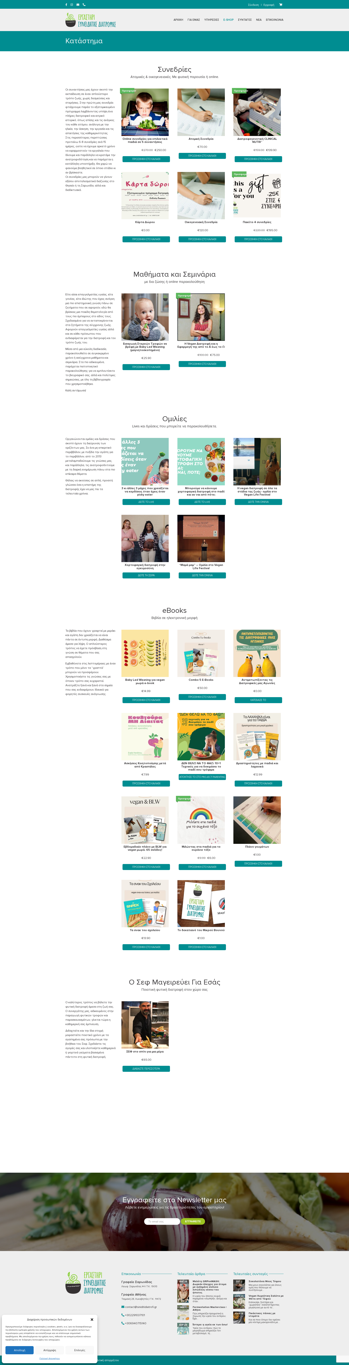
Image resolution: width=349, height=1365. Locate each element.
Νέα (259, 19)
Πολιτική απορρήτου (106, 1360)
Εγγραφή (269, 5)
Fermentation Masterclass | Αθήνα (209, 1308)
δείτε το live (202, 501)
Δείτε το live (146, 501)
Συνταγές (245, 19)
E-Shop (228, 19)
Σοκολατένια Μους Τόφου (265, 1281)
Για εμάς (194, 19)
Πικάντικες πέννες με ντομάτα (262, 1315)
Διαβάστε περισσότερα (146, 1068)
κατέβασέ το (258, 700)
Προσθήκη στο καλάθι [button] (146, 159)
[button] (92, 1319)
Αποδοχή (19, 1350)
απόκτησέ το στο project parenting (202, 776)
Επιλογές (79, 1350)
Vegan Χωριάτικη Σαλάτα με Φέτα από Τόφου (266, 1297)
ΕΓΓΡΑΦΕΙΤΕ (193, 1221)
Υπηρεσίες (211, 19)
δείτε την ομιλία (258, 501)
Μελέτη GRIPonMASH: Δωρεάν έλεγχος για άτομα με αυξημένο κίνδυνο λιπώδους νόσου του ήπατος (209, 1287)
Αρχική (178, 19)
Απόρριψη (49, 1350)
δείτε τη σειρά (146, 575)
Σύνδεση (253, 5)
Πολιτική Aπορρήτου (49, 1358)
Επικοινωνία (274, 19)
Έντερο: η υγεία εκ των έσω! (210, 1324)
